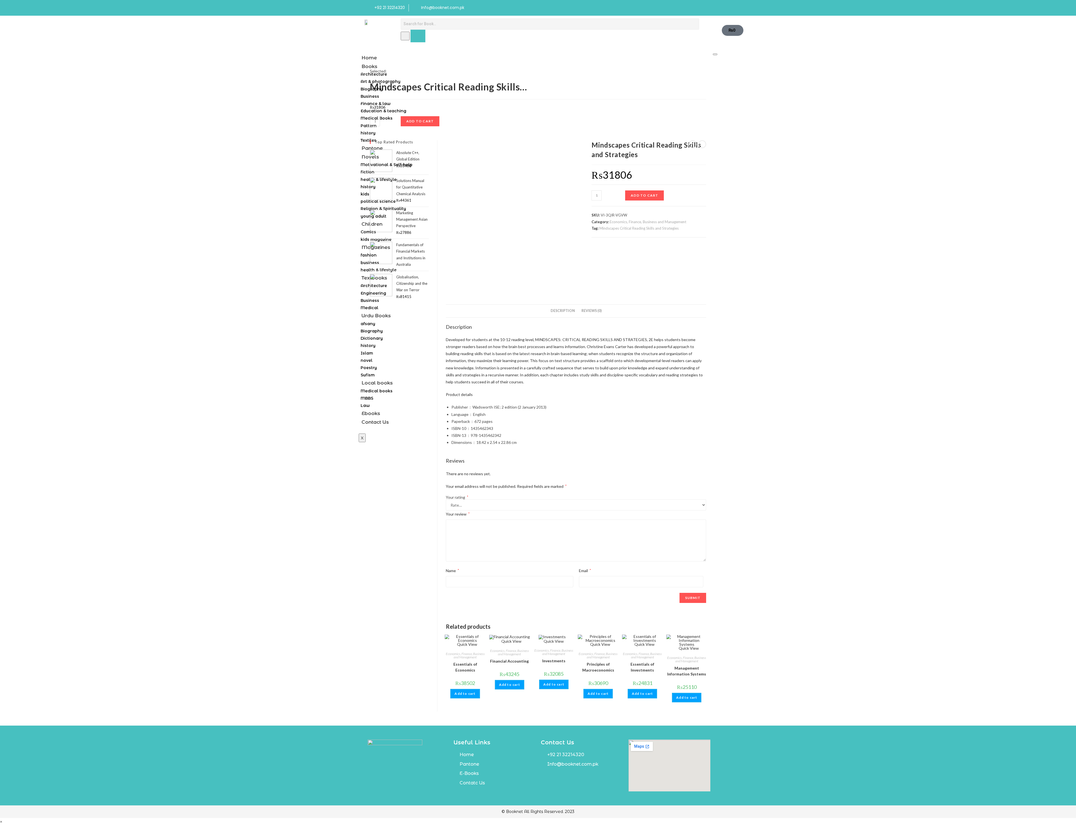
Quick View (466, 644)
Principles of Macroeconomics (598, 667)
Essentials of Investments (642, 667)
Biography (372, 89)
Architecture (374, 74)
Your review (458, 514)
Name (452, 570)
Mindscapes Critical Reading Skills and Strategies (639, 228)
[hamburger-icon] (715, 54)
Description (563, 311)
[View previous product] (693, 144)
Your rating (457, 497)
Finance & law (376, 103)
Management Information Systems (686, 671)
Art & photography (380, 81)
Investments (553, 660)
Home (369, 57)
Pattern (369, 125)
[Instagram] (705, 8)
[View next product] (702, 144)
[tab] (563, 311)
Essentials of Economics (465, 667)
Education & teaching (383, 110)
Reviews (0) (591, 311)
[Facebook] (694, 8)
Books (369, 66)
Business (370, 96)
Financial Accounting (509, 661)
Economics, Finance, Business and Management (648, 222)
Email (585, 570)
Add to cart (644, 195)
